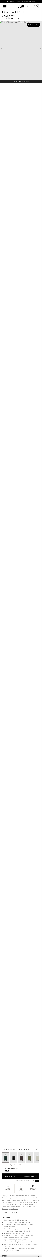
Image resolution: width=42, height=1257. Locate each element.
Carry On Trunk (27, 1206)
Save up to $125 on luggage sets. (21, 2)
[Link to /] (21, 6)
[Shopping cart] (38, 6)
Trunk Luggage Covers (10, 1209)
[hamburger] (5, 6)
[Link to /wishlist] (33, 6)
